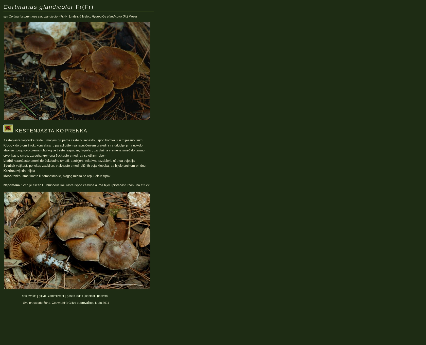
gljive (42, 296)
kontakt (90, 296)
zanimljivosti (56, 296)
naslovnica (29, 296)
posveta (102, 296)
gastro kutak (75, 296)
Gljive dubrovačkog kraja (86, 303)
